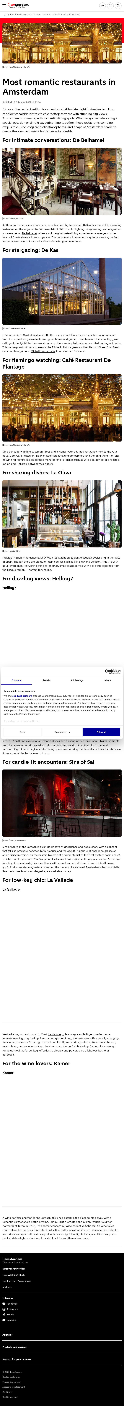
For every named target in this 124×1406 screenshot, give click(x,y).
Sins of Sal (8, 847)
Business (7, 1287)
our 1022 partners (22, 696)
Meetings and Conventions (16, 1281)
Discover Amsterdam (13, 1269)
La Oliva (45, 558)
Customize (60, 732)
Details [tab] (47, 680)
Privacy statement (11, 1382)
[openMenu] (4, 5)
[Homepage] (5, 15)
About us (7, 1335)
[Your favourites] (110, 5)
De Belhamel (29, 233)
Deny (22, 732)
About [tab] (107, 680)
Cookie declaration (11, 1377)
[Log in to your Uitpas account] (102, 5)
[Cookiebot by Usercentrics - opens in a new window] (107, 671)
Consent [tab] (16, 680)
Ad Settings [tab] (77, 680)
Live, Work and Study (13, 1275)
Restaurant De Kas (43, 335)
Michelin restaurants (43, 351)
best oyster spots (99, 855)
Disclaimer (7, 1392)
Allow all (101, 732)
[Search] (118, 5)
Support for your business (16, 1359)
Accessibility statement (13, 1387)
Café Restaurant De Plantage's (34, 456)
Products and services (14, 1347)
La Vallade (54, 1034)
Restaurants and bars (21, 15)
